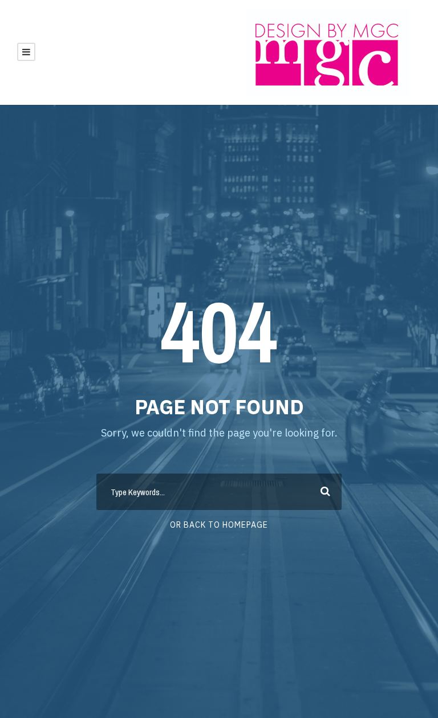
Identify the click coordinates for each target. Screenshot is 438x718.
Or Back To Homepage (219, 525)
